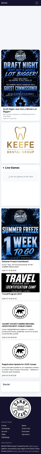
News (24, 426)
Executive (25, 431)
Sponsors (26, 434)
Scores (4, 431)
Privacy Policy (17, 451)
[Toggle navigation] (37, 3)
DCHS (4, 3)
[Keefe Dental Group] (20, 141)
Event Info (26, 428)
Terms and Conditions (31, 451)
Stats (3, 434)
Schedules (5, 428)
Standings (5, 437)
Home (3, 426)
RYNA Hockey (33, 446)
